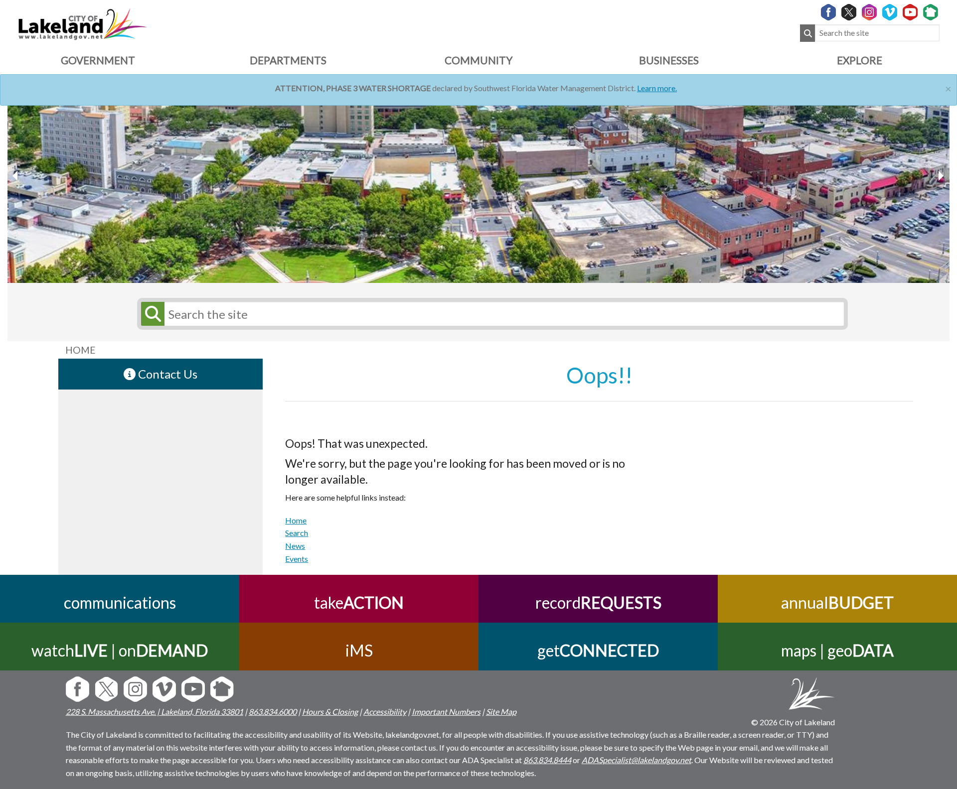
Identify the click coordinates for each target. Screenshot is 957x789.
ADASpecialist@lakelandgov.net (636, 760)
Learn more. (657, 88)
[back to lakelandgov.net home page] (82, 22)
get (598, 650)
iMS (359, 650)
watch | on (119, 650)
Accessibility (384, 711)
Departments (288, 60)
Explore (859, 60)
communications (120, 602)
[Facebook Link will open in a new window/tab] (828, 12)
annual (837, 602)
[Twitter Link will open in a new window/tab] (848, 12)
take (359, 602)
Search (296, 532)
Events (296, 558)
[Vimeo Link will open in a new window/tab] (889, 12)
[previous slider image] (941, 176)
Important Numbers (446, 711)
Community (478, 60)
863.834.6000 (273, 711)
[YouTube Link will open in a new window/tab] (910, 12)
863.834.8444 (547, 760)
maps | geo (837, 650)
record (598, 602)
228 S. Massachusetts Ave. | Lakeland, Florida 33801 (154, 711)
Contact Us (166, 374)
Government (98, 60)
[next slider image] (16, 176)
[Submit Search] (807, 33)
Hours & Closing (330, 711)
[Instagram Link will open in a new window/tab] (869, 12)
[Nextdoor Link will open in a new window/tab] (930, 12)
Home (296, 520)
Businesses (669, 60)
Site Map (501, 711)
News (295, 545)
